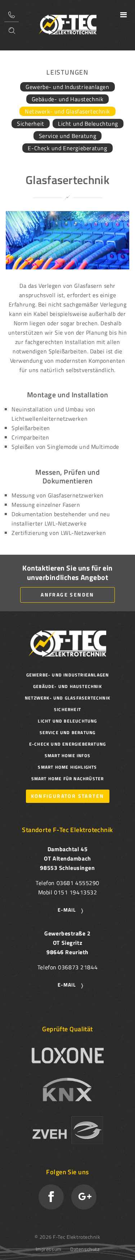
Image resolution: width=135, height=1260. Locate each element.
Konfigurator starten (67, 796)
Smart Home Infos (67, 755)
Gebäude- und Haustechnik (67, 99)
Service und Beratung (67, 135)
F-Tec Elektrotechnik (67, 25)
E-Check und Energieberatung (67, 148)
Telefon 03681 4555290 (11, 15)
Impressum (49, 1249)
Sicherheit (30, 123)
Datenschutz (84, 1249)
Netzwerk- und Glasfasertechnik (67, 111)
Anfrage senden (67, 594)
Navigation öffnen (123, 15)
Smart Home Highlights (67, 767)
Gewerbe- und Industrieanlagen (67, 86)
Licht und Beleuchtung (88, 123)
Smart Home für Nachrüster (67, 778)
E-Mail (67, 909)
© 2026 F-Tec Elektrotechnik (67, 1237)
